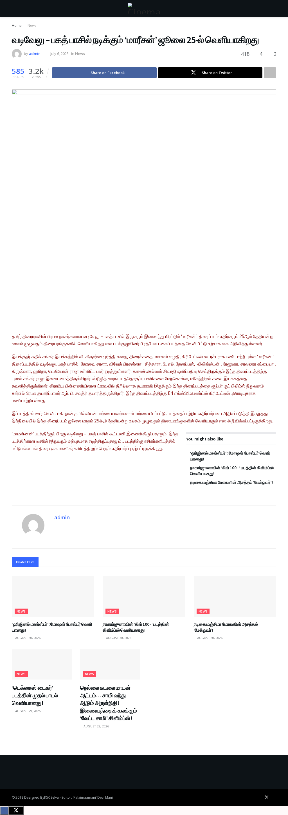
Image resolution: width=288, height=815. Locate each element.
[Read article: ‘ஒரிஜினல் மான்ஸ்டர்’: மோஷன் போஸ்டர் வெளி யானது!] (53, 596)
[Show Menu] (14, 8)
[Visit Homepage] (144, 8)
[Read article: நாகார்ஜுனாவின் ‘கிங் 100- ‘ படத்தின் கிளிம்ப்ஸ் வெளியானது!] (144, 596)
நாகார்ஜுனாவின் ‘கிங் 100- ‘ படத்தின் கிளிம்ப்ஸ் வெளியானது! (136, 627)
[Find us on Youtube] (274, 797)
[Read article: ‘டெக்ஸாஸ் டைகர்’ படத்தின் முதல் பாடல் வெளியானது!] (42, 664)
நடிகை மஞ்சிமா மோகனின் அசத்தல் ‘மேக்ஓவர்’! (231, 482)
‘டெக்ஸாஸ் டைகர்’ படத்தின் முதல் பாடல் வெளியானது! (35, 695)
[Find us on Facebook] (258, 797)
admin (34, 53)
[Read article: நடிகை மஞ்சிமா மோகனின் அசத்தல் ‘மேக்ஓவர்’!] (235, 596)
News (32, 25)
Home (17, 25)
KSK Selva (51, 797)
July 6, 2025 (59, 53)
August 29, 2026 (27, 711)
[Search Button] (273, 8)
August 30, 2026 (27, 638)
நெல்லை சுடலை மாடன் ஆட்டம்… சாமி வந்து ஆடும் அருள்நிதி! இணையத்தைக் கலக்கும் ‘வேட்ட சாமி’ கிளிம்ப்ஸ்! (108, 703)
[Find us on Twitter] (266, 797)
